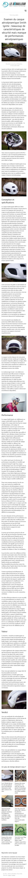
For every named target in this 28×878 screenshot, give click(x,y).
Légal (9, 875)
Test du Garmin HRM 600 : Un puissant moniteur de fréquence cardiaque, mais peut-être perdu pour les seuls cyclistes (7, 814)
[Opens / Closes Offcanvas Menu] (25, 10)
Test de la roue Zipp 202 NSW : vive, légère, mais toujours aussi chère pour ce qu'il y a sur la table (20, 841)
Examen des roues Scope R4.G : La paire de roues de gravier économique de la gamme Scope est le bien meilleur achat (20, 788)
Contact (13, 875)
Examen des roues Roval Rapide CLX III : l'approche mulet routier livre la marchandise (7, 840)
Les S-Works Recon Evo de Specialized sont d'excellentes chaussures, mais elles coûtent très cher (7, 787)
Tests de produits (14, 15)
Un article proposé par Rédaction (14, 64)
